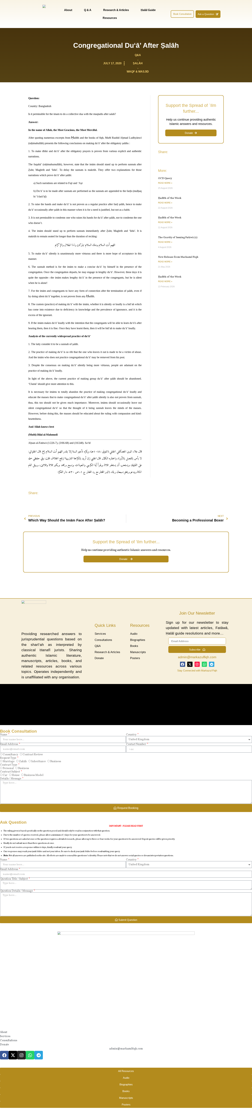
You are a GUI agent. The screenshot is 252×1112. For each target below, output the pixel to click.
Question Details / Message (16, 891)
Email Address (9, 744)
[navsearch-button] (166, 14)
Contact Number (136, 744)
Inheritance (38, 762)
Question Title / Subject (14, 879)
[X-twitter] (189, 664)
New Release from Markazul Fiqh (178, 257)
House (16, 775)
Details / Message (11, 778)
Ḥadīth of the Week (169, 198)
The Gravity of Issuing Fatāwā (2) (177, 237)
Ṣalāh (138, 63)
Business (55, 762)
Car (5, 775)
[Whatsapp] (204, 664)
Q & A (87, 10)
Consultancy (10, 755)
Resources (110, 17)
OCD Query (165, 178)
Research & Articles (116, 10)
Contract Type (9, 765)
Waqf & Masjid (138, 71)
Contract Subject (10, 771)
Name (4, 734)
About (68, 10)
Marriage (9, 762)
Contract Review (33, 755)
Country (131, 734)
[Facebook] (182, 664)
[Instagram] (197, 664)
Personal (8, 768)
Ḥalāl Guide (148, 10)
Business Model (33, 775)
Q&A (138, 55)
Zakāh (23, 762)
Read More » (165, 183)
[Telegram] (211, 664)
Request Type (8, 758)
